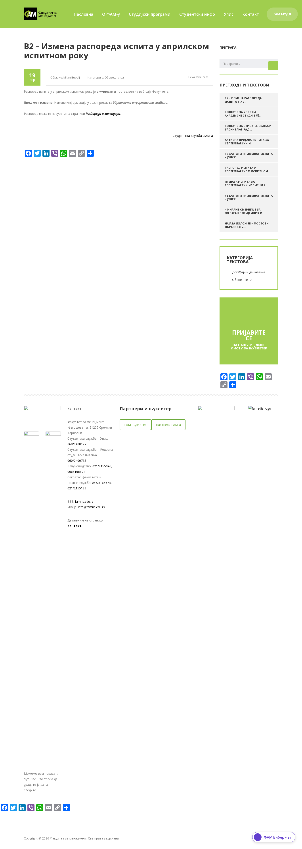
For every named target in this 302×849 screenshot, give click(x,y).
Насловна (83, 14)
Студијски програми (149, 14)
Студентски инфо (197, 14)
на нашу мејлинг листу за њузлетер (249, 346)
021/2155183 (76, 488)
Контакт (250, 14)
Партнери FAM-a (168, 425)
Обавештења (242, 280)
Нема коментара (198, 77)
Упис (228, 14)
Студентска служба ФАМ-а (193, 136)
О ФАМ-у (111, 14)
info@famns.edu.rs (91, 507)
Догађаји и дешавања (248, 272)
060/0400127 (76, 444)
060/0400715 (76, 460)
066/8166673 (101, 483)
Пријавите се (249, 335)
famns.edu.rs (84, 501)
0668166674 (76, 472)
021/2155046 (101, 466)
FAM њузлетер (135, 425)
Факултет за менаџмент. (68, 838)
